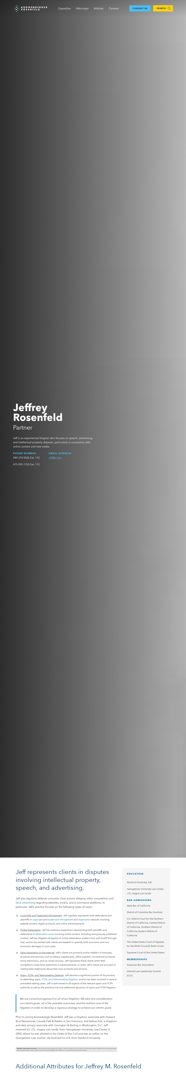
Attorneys (82, 8)
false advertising (25, 902)
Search (162, 8)
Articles (98, 8)
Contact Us (140, 8)
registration (84, 919)
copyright (37, 919)
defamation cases (44, 934)
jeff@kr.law (55, 457)
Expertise (64, 8)
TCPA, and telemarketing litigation (59, 979)
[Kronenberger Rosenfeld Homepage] (30, 8)
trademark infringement (60, 919)
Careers (114, 8)
